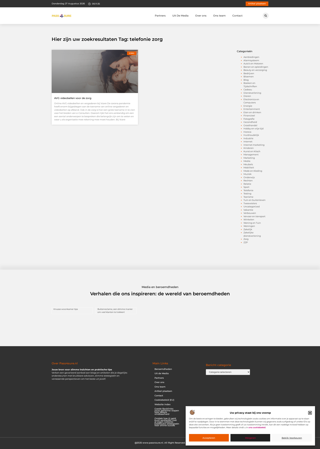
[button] (310, 412)
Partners (160, 15)
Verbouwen (250, 213)
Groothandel (250, 125)
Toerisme (248, 197)
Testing (247, 193)
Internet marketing (254, 145)
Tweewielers (250, 203)
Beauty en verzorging (255, 70)
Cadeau (248, 89)
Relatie (247, 183)
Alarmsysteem (251, 60)
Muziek (248, 174)
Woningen (249, 226)
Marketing (249, 157)
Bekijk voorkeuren (292, 437)
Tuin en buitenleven (255, 200)
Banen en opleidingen (256, 67)
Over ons (200, 15)
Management (251, 154)
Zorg (246, 239)
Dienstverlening (252, 93)
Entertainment (252, 109)
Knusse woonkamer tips (66, 309)
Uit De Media (180, 15)
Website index (162, 404)
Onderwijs (249, 177)
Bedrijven (249, 73)
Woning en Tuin (252, 223)
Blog (246, 79)
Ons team (219, 15)
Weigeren (250, 437)
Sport (246, 187)
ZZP (246, 242)
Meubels (248, 164)
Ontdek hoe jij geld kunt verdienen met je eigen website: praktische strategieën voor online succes (166, 422)
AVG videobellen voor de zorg (72, 98)
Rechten (248, 180)
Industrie (248, 138)
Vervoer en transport (254, 216)
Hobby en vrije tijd (254, 128)
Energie (248, 105)
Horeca (247, 131)
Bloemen (249, 76)
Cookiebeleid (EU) (164, 400)
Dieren (247, 96)
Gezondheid (250, 122)
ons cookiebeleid (257, 427)
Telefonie (248, 190)
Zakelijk (248, 229)
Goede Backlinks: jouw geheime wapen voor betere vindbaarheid (166, 411)
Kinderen (249, 148)
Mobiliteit (249, 167)
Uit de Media (161, 373)
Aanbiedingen (251, 57)
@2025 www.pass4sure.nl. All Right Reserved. (160, 442)
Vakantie (248, 209)
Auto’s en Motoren (253, 63)
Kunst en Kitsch (252, 151)
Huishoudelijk (251, 135)
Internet (248, 141)
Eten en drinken (252, 112)
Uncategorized (252, 206)
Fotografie (249, 119)
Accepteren (208, 437)
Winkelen (249, 219)
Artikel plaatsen (163, 391)
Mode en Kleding (253, 171)
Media (247, 161)
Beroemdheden (163, 369)
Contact (237, 15)
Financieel (249, 115)
